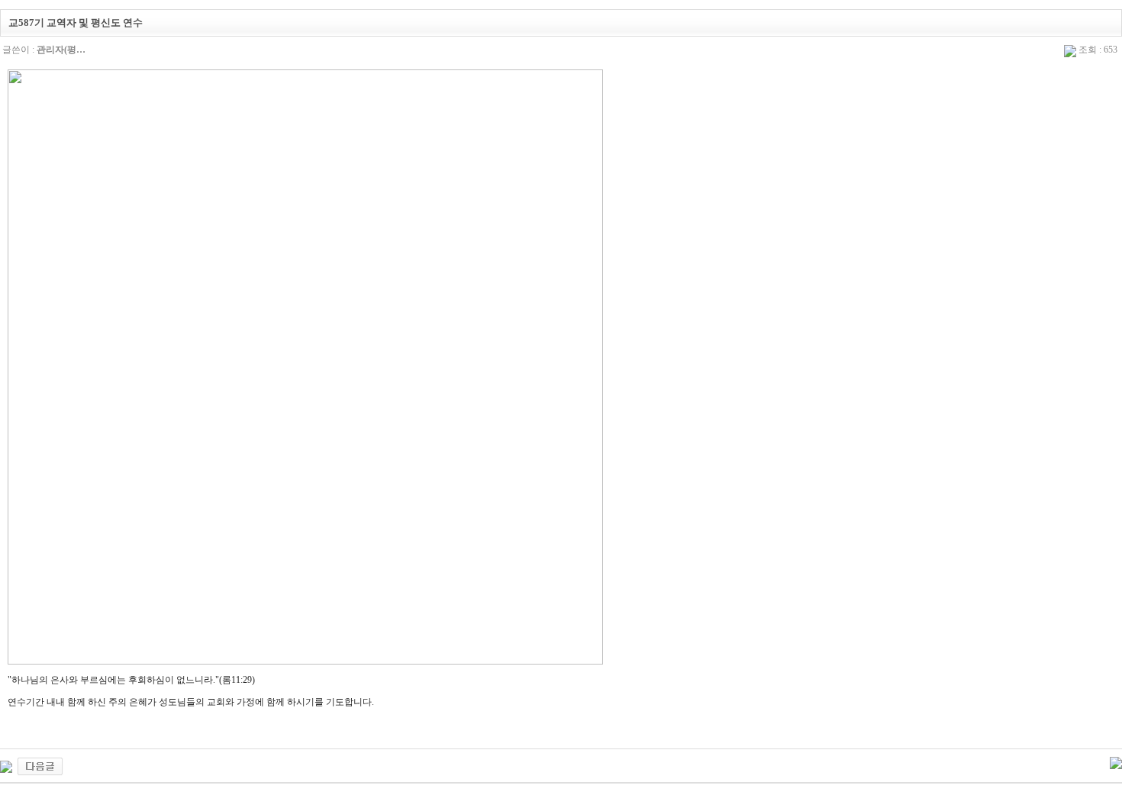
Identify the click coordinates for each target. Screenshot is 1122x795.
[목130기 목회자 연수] (40, 765)
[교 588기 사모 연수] (6, 765)
